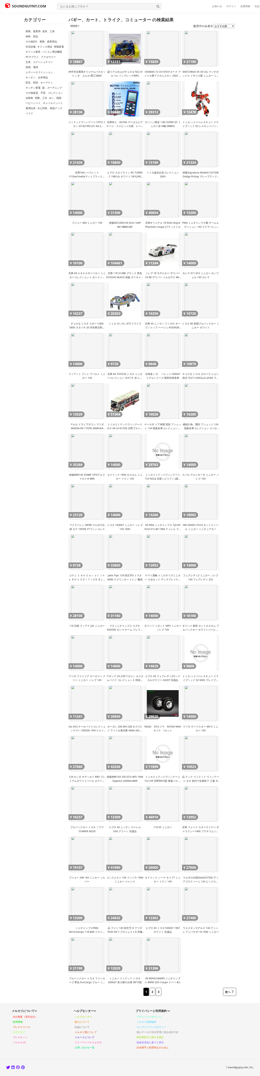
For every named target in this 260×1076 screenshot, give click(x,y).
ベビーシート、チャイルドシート (44, 103)
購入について (82, 1021)
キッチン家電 (33, 87)
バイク (29, 113)
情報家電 (59, 46)
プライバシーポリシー (149, 1016)
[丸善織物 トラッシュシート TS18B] (13, 1068)
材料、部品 (32, 36)
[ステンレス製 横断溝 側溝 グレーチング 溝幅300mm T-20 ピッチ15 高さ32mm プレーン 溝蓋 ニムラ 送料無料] (8, 1068)
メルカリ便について (86, 1032)
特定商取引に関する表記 (150, 1037)
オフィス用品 (44, 46)
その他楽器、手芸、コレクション (44, 92)
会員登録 (245, 6)
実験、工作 (41, 98)
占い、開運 (55, 98)
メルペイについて (84, 1037)
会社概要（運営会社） (25, 1016)
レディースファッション (39, 72)
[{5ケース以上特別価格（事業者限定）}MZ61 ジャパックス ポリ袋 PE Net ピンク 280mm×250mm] (23, 1068)
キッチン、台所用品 (37, 77)
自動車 (29, 98)
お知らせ (217, 6)
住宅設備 (31, 46)
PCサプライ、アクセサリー (41, 57)
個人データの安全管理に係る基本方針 (158, 1032)
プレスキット (20, 1037)
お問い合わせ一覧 (84, 1047)
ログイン (231, 6)
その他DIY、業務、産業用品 (41, 41)
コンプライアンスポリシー (151, 1027)
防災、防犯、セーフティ (39, 82)
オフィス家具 (33, 51)
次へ (228, 992)
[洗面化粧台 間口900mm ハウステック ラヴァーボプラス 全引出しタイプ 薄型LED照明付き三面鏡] (18, 1068)
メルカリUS (19, 1042)
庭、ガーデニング (52, 87)
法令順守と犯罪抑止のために (153, 1047)
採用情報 (18, 1021)
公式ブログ (19, 1032)
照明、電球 (32, 67)
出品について (82, 1027)
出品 (257, 6)
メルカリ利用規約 (146, 1021)
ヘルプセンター (83, 1016)
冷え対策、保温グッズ (49, 108)
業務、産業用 (33, 31)
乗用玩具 (31, 108)
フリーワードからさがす (88, 1042)
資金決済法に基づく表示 (150, 1042)
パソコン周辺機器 (52, 51)
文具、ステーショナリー (39, 62)
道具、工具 (48, 31)
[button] (158, 6)
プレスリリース (21, 1027)
